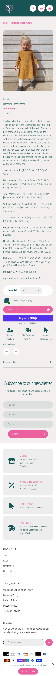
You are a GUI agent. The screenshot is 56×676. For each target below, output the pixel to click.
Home (5, 23)
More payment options (28, 323)
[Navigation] (49, 8)
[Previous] (6, 351)
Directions (24, 466)
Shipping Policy (10, 595)
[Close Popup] (53, 664)
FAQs (5, 560)
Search (6, 555)
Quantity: (12, 290)
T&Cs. (33, 488)
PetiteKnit (7, 99)
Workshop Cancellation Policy (18, 589)
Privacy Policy (10, 605)
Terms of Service (11, 610)
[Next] (16, 351)
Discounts (8, 571)
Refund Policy (10, 600)
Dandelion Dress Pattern (21, 23)
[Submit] (49, 642)
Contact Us (8, 565)
